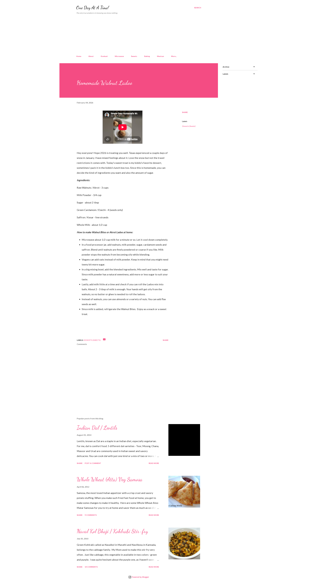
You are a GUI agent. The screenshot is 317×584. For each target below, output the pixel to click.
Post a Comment (93, 463)
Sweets (134, 56)
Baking (147, 56)
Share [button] (185, 112)
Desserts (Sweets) (188, 126)
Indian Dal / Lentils (97, 427)
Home (78, 56)
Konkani (104, 56)
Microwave (119, 56)
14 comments (91, 567)
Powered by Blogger (140, 577)
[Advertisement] (138, 34)
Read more (154, 463)
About (91, 56)
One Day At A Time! (92, 7)
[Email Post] (104, 340)
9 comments (91, 515)
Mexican (160, 56)
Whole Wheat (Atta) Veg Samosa (109, 479)
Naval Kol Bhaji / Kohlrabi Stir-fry (112, 531)
